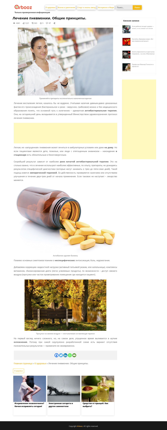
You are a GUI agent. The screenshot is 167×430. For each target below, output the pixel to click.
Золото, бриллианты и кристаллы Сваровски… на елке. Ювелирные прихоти (143, 54)
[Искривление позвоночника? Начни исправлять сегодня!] (29, 389)
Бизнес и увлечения (66, 7)
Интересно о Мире (106, 7)
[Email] (74, 355)
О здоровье (50, 7)
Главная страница (23, 363)
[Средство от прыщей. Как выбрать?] (97, 389)
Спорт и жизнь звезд (86, 7)
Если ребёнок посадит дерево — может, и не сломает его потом (143, 27)
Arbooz (80, 426)
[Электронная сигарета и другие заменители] (63, 389)
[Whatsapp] (70, 355)
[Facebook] (57, 355)
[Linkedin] (65, 355)
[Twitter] (61, 355)
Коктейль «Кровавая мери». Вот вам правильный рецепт (142, 40)
